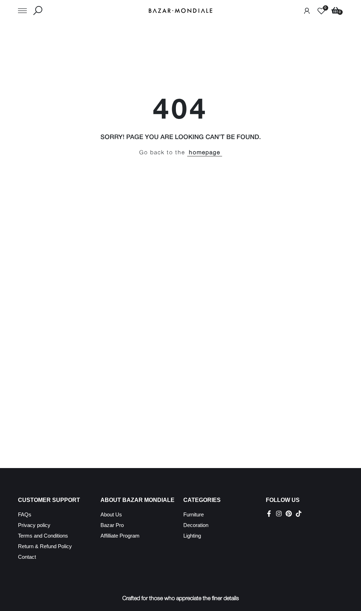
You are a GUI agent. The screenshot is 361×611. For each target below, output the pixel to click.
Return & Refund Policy (45, 546)
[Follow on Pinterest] (289, 513)
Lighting (192, 536)
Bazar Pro (112, 525)
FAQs (24, 514)
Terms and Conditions (43, 536)
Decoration (195, 525)
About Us (111, 514)
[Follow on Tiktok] (298, 513)
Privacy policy (34, 525)
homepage (204, 152)
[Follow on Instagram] (279, 513)
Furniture (193, 514)
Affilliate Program (120, 536)
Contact (27, 557)
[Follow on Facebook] (269, 513)
